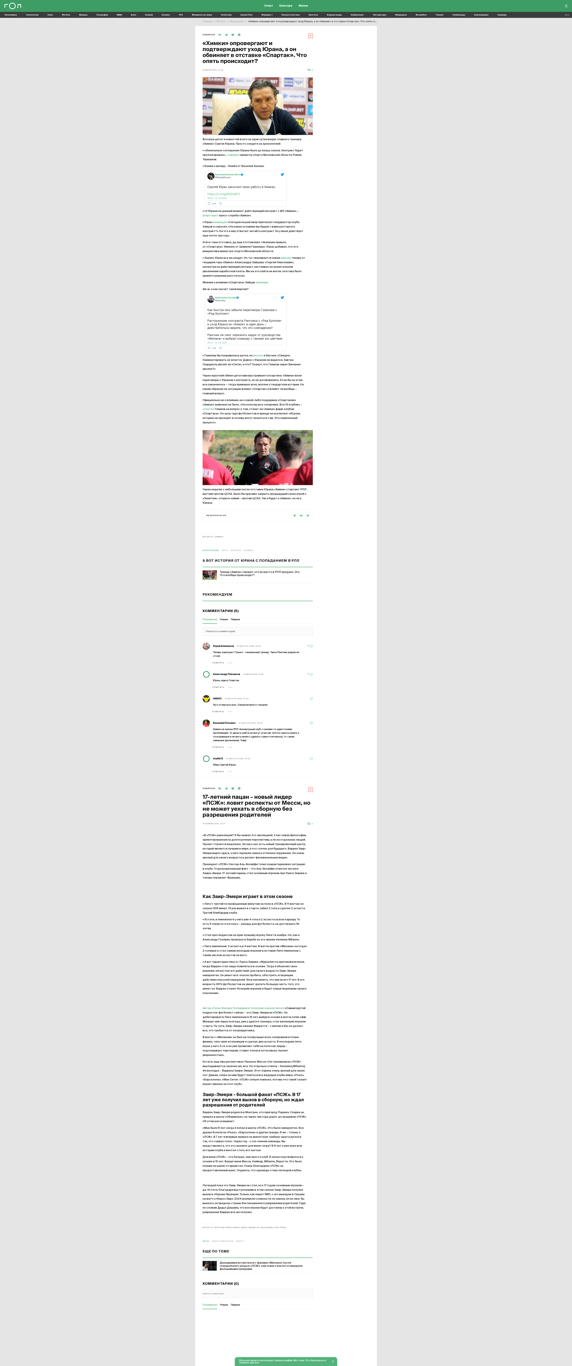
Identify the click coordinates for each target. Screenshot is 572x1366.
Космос (166, 15)
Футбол (66, 15)
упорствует (210, 215)
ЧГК (181, 15)
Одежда (502, 15)
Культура (285, 6)
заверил (234, 155)
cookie (288, 1360)
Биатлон (313, 15)
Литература (379, 15)
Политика (226, 15)
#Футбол (236, 550)
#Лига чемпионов (222, 1241)
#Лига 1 (240, 1241)
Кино (50, 15)
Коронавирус (481, 15)
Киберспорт (357, 15)
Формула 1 (266, 15)
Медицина (401, 15)
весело (258, 355)
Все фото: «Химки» (213, 537)
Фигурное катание (202, 15)
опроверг (262, 282)
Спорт (268, 6)
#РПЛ (225, 550)
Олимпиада (458, 15)
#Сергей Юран (211, 550)
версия (285, 258)
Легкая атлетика (290, 15)
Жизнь (303, 6)
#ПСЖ (206, 1241)
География (102, 15)
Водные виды (334, 15)
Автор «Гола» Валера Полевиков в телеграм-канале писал (243, 1008)
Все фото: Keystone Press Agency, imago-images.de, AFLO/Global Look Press (244, 1227)
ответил (208, 409)
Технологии (32, 15)
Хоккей (149, 15)
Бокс (133, 15)
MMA (119, 15)
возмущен (220, 222)
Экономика (10, 15)
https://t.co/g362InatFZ (223, 194)
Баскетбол (246, 15)
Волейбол (421, 15)
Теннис (439, 15)
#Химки (248, 550)
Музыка (83, 15)
